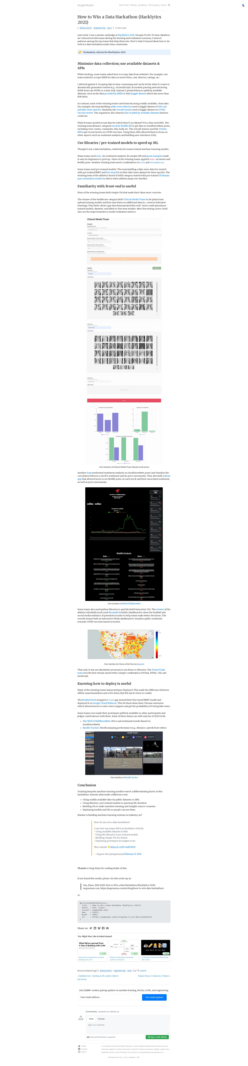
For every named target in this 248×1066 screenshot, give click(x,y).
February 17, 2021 (132, 854)
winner (160, 609)
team (89, 472)
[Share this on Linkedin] (95, 928)
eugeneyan (86, 5)
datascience (85, 28)
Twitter (83, 1046)
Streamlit (113, 612)
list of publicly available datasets (142, 112)
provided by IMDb (113, 93)
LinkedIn (84, 1049)
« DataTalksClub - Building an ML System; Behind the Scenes (98, 977)
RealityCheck (89, 700)
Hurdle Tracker (91, 727)
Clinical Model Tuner (134, 199)
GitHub (83, 1052)
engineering (99, 28)
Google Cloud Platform (105, 703)
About (163, 5)
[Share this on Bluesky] (99, 928)
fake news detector (122, 106)
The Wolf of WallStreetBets (96, 721)
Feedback (132, 1057)
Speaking (142, 5)
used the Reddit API (122, 126)
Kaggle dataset (138, 93)
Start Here (124, 5)
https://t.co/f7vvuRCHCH (122, 847)
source (140, 664)
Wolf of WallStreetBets (131, 603)
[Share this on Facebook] (103, 928)
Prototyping (153, 5)
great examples (154, 156)
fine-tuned (111, 172)
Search (143, 970)
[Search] (169, 5)
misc (109, 28)
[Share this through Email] (107, 928)
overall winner (124, 109)
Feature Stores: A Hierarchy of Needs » (154, 976)
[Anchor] (86, 67)
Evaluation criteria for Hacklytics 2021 (104, 52)
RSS (138, 1057)
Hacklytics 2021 (126, 35)
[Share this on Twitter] (91, 928)
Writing (133, 5)
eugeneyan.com (157, 1052)
